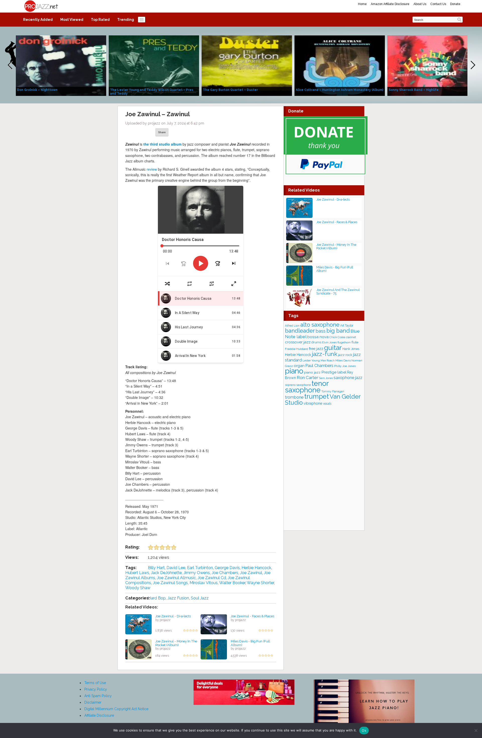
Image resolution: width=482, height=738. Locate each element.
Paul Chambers (319, 365)
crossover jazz (298, 342)
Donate (455, 4)
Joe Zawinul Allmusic (176, 577)
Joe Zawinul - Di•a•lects (173, 616)
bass (321, 331)
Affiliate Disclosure (99, 715)
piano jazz (312, 372)
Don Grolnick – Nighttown (37, 90)
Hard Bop (157, 598)
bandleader (300, 331)
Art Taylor (346, 325)
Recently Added (38, 20)
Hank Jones (350, 349)
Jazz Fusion (178, 598)
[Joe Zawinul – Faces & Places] (214, 624)
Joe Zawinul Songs (170, 582)
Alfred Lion (292, 325)
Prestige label (333, 372)
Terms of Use (95, 683)
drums (316, 342)
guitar (333, 347)
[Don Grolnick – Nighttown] (61, 65)
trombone (294, 397)
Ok (364, 730)
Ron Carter (307, 377)
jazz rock (345, 355)
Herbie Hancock (256, 567)
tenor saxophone (307, 386)
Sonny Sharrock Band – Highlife (414, 90)
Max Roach (328, 360)
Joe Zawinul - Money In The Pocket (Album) (176, 643)
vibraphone (313, 403)
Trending (125, 20)
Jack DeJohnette (166, 572)
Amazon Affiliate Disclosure (390, 4)
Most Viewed (71, 20)
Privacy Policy (95, 689)
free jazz (316, 348)
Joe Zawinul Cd (212, 577)
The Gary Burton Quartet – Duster (230, 90)
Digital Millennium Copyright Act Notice (116, 709)
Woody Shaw (137, 587)
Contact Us (438, 4)
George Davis (227, 567)
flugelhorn (344, 342)
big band (338, 330)
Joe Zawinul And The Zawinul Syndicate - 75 (337, 291)
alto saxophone (319, 324)
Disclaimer (92, 702)
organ (299, 365)
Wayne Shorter (260, 582)
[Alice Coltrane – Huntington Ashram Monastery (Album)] (339, 65)
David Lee (175, 567)
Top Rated (100, 20)
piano (294, 370)
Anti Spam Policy (98, 696)
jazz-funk (324, 353)
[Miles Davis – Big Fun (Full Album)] (214, 649)
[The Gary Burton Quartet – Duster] (247, 65)
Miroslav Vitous (204, 582)
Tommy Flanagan (332, 391)
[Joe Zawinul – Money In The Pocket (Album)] (138, 649)
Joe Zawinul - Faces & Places (252, 616)
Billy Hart (156, 567)
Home (362, 4)
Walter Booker (232, 582)
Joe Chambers (225, 572)
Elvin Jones (329, 342)
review (152, 169)
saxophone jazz (348, 377)
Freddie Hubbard (296, 349)
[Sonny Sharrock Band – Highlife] (432, 65)
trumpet (316, 396)
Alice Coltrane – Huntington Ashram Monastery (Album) (339, 90)
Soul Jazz (200, 598)
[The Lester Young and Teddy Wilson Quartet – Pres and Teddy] (154, 65)
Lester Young (311, 360)
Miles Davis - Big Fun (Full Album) (250, 643)
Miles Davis (343, 360)
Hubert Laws (137, 572)
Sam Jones (326, 378)
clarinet (351, 337)
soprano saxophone (298, 385)
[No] (475, 730)
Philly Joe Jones (345, 366)
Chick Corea (337, 337)
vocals (327, 403)
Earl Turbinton (200, 567)
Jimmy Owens (197, 572)
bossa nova (318, 336)
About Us (419, 4)
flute (354, 342)
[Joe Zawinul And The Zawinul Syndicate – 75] (299, 298)
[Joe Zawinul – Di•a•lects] (138, 624)
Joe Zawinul (251, 572)
